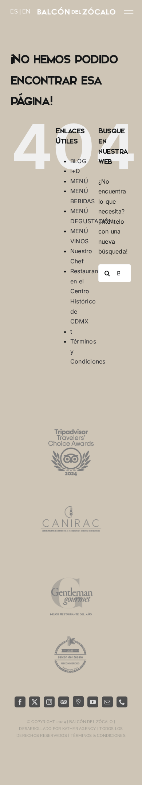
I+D (75, 170)
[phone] (122, 701)
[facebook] (20, 701)
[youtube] (92, 701)
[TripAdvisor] (63, 701)
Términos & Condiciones (98, 735)
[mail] (107, 701)
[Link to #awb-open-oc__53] (128, 11)
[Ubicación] (78, 701)
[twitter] (34, 701)
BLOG (78, 161)
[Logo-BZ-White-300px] (76, 10)
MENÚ (79, 181)
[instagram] (49, 701)
